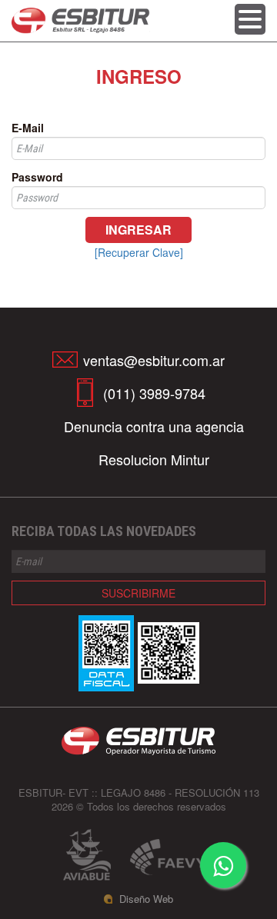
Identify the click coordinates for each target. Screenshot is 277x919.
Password (37, 177)
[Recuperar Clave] (139, 252)
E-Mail (28, 127)
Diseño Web (146, 899)
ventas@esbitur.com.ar (154, 360)
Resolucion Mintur (153, 459)
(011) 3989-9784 (154, 393)
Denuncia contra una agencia (154, 426)
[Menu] (250, 21)
